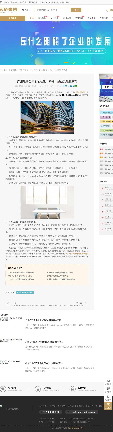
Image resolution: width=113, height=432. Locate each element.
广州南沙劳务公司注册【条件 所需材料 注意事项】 (28, 305)
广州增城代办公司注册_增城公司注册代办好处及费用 (65, 305)
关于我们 (99, 406)
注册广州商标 (105, 126)
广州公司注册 (79, 92)
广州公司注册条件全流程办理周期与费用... (44, 320)
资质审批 (92, 18)
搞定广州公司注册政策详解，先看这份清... (44, 363)
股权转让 (108, 205)
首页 (32, 18)
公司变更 (54, 18)
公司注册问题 (23, 70)
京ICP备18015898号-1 (75, 428)
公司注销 (67, 18)
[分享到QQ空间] (66, 86)
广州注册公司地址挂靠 (25, 292)
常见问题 (104, 18)
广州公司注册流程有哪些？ (57, 276)
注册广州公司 (105, 117)
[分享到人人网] (74, 86)
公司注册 (42, 18)
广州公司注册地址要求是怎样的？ (21, 272)
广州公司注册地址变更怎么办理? (60, 272)
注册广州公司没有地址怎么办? (20, 276)
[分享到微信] (76, 86)
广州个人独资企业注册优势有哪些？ (61, 279)
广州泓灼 (3, 70)
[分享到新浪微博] (69, 86)
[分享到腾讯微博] (71, 86)
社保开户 (89, 406)
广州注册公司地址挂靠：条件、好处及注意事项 (48, 70)
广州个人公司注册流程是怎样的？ (21, 279)
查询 (76, 10)
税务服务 (108, 217)
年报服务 (108, 222)
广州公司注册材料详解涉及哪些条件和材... (44, 342)
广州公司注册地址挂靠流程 (78, 254)
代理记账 (79, 18)
